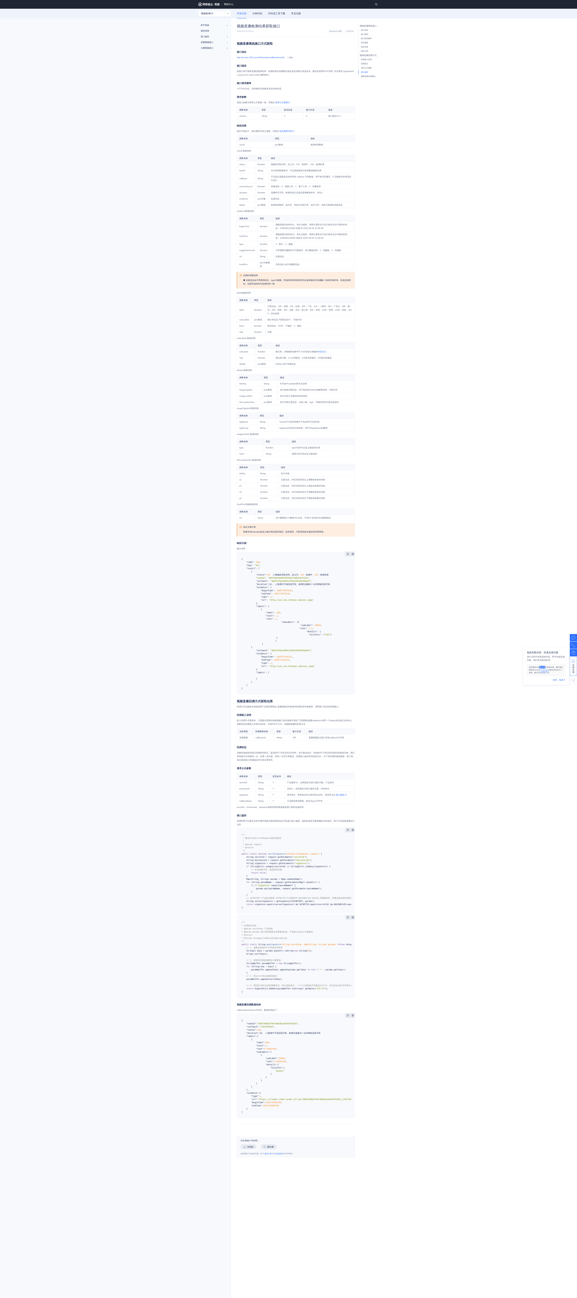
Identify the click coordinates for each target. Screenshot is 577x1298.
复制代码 (347, 554)
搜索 (376, 4)
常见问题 (296, 13)
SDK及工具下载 (276, 13)
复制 (291, 57)
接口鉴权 (340, 795)
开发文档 (241, 13)
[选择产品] (228, 14)
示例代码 (257, 13)
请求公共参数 (281, 102)
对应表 (321, 351)
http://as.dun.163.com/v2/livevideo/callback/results (260, 57)
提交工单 (268, 1154)
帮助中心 (229, 4)
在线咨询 (279, 1154)
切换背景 (352, 554)
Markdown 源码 (335, 31)
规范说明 (205, 31)
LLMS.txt (349, 31)
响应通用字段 (285, 131)
